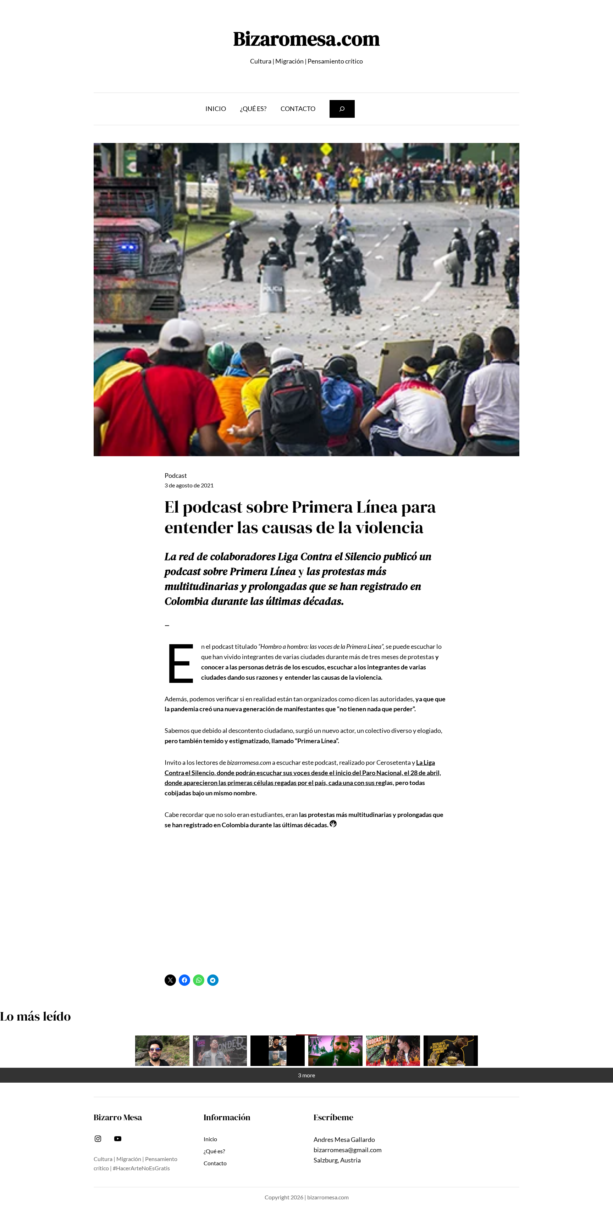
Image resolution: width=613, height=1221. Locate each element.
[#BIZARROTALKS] (277, 1050)
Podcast (176, 475)
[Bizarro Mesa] (162, 1050)
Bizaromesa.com (306, 38)
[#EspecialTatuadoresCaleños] (220, 1050)
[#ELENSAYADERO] (335, 1050)
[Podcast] (393, 1050)
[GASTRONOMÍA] (451, 1050)
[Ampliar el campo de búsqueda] (342, 108)
